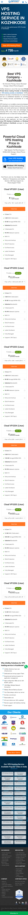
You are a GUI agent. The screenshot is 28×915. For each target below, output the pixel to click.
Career (3, 895)
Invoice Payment (19, 873)
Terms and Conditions (6, 884)
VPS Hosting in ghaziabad (20, 812)
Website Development (7, 856)
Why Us (4, 892)
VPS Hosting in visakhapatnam (7, 812)
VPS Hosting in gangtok (7, 831)
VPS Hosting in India (20, 841)
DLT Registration (19, 876)
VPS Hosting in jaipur (7, 792)
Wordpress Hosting (20, 857)
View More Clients (14, 752)
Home (2, 908)
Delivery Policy (5, 890)
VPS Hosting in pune (20, 787)
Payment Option (19, 868)
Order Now (14, 209)
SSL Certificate (5, 863)
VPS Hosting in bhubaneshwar (7, 842)
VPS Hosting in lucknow (20, 792)
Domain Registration (6, 852)
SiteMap (20, 908)
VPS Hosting (19, 862)
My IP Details (19, 871)
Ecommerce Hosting (20, 860)
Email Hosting (5, 859)
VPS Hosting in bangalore (7, 778)
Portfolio (4, 893)
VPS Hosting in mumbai (7, 773)
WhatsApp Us (14, 913)
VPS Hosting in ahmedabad (20, 773)
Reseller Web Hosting (20, 863)
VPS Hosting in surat (7, 787)
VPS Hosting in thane (7, 807)
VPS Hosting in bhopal (20, 807)
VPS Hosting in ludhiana (7, 817)
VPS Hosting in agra (7, 822)
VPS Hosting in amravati (20, 831)
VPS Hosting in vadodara (7, 803)
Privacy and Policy (6, 889)
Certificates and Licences (7, 897)
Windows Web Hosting (21, 856)
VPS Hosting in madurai (20, 822)
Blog (11, 908)
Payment (15, 908)
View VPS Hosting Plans (11, 45)
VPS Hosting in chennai (7, 783)
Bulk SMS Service (6, 857)
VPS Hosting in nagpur (20, 797)
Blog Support (19, 870)
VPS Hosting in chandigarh (7, 837)
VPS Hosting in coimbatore (20, 817)
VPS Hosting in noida (7, 826)
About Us (4, 881)
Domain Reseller (5, 865)
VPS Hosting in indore (20, 802)
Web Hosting (5, 854)
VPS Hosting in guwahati (20, 837)
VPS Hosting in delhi (20, 783)
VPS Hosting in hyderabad (20, 778)
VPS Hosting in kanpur (8, 797)
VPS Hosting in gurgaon (20, 826)
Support (17, 875)
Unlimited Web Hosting (21, 854)
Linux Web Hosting (20, 852)
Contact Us (4, 883)
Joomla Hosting (19, 859)
